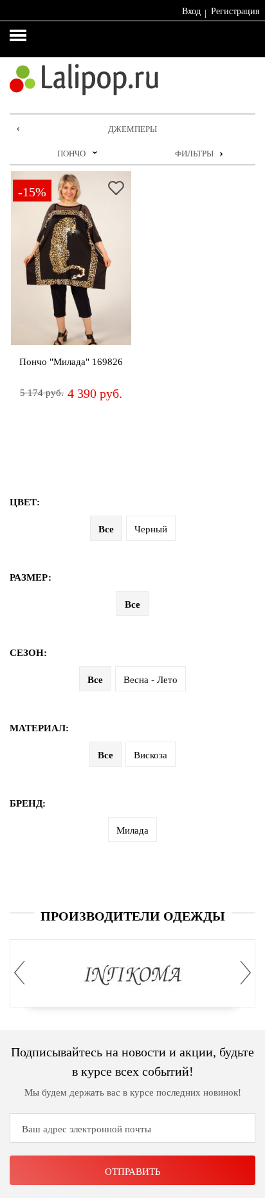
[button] (23, 973)
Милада (132, 830)
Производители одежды (133, 916)
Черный (150, 529)
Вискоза (150, 755)
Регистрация (235, 11)
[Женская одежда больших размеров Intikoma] (132, 976)
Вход (191, 11)
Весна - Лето (150, 680)
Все (106, 529)
